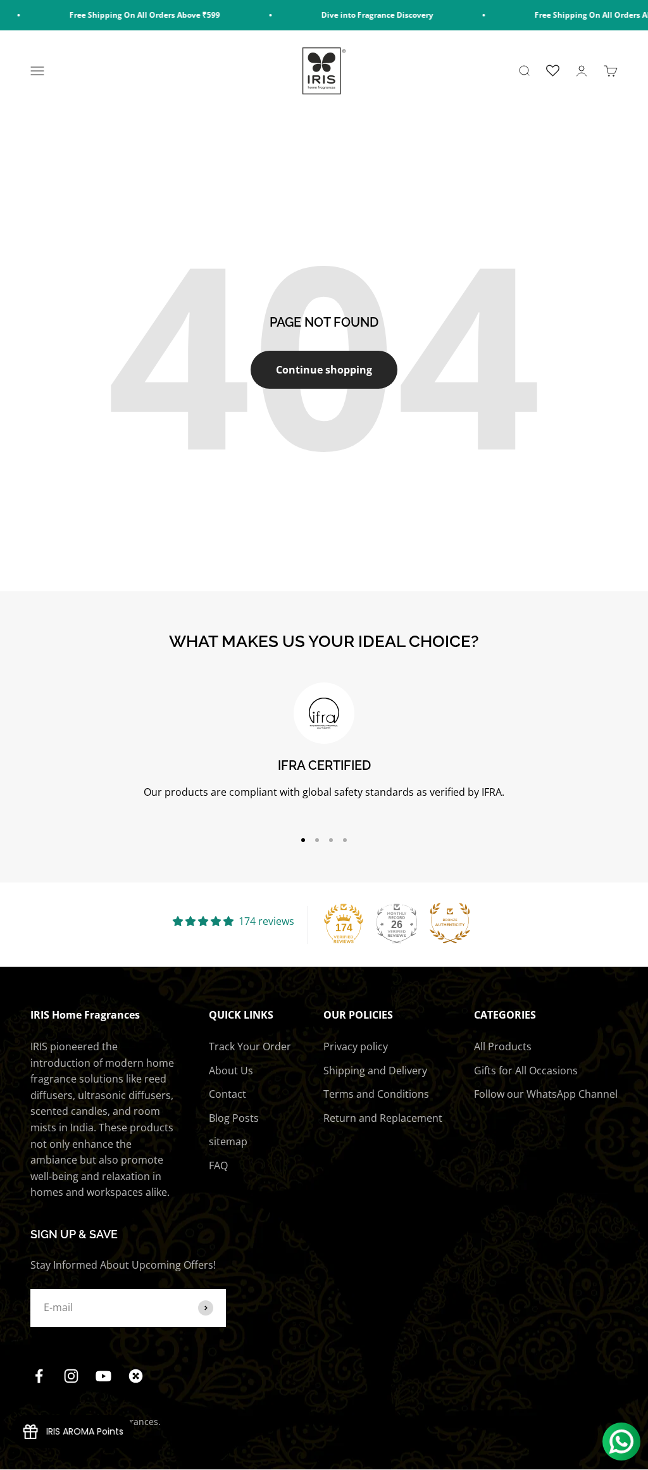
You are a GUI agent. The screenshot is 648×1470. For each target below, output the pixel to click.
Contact (227, 1094)
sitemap (228, 1141)
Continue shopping (324, 370)
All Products (503, 1046)
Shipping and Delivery (375, 1070)
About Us (231, 1070)
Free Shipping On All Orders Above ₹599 (125, 14)
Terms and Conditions (376, 1094)
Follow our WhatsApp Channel (546, 1094)
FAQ (218, 1165)
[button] (343, 923)
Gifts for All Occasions (526, 1070)
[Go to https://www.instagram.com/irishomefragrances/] (71, 1376)
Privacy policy (355, 1046)
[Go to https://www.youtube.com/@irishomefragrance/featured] (103, 1376)
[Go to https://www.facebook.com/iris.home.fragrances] (38, 1376)
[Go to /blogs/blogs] (135, 1376)
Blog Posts (234, 1118)
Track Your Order (250, 1046)
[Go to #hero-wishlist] (552, 71)
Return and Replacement (382, 1118)
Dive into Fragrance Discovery (358, 14)
